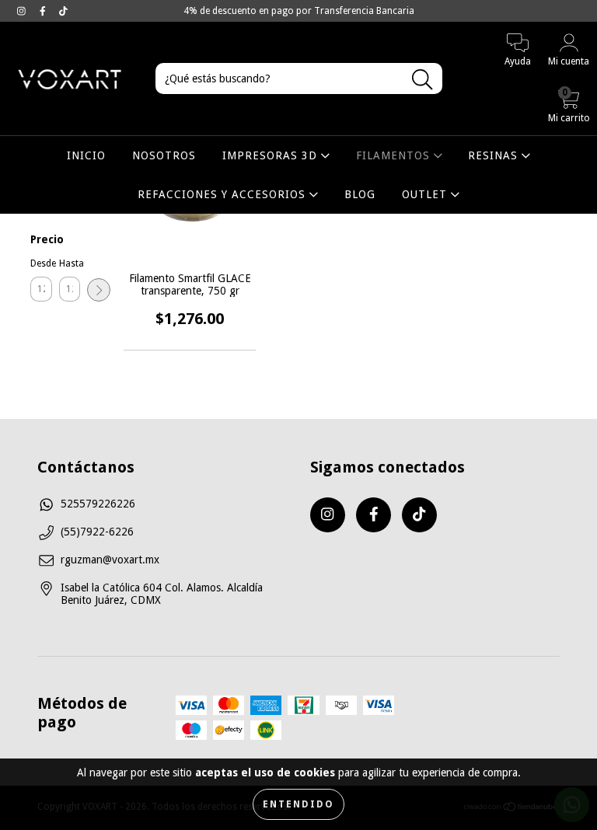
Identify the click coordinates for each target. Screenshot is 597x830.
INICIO (86, 155)
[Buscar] (422, 79)
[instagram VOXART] (23, 11)
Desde (41, 263)
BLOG (359, 194)
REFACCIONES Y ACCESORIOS (223, 194)
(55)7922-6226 (97, 531)
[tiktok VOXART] (63, 11)
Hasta (70, 263)
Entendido (298, 804)
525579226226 (98, 503)
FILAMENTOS (395, 155)
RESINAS (495, 155)
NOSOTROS (164, 155)
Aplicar (98, 290)
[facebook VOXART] (44, 11)
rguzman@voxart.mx (110, 559)
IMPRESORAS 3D (271, 155)
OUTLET (426, 194)
